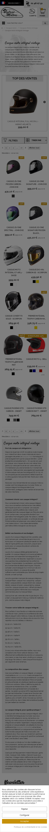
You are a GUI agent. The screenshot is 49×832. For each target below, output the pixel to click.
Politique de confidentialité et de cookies (30, 827)
